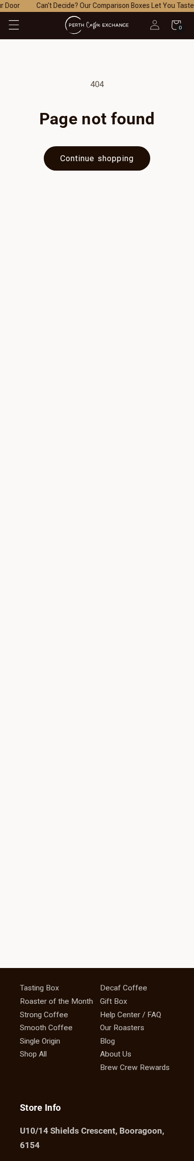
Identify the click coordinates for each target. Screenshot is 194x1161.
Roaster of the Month (56, 1001)
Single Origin (40, 1041)
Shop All (33, 1054)
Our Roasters (122, 1027)
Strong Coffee (44, 1014)
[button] (13, 25)
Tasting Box (39, 987)
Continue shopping (97, 158)
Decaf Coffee (123, 987)
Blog (107, 1041)
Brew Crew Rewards (135, 1067)
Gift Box (113, 1001)
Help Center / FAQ (130, 1014)
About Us (115, 1054)
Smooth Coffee (46, 1027)
